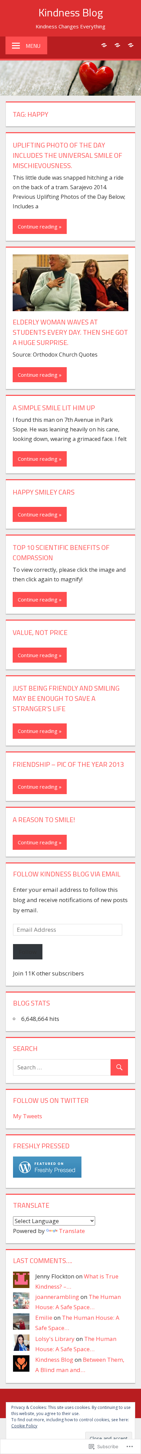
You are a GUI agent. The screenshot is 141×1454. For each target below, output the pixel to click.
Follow (28, 952)
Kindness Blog (70, 12)
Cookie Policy (24, 1426)
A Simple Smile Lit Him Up (54, 407)
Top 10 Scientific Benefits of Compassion (61, 552)
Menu (33, 46)
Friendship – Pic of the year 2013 (68, 764)
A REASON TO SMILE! (44, 819)
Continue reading (37, 226)
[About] (104, 45)
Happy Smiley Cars (44, 492)
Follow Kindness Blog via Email (66, 874)
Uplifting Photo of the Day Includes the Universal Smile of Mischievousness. (67, 155)
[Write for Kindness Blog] (131, 45)
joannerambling (57, 1297)
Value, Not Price (40, 632)
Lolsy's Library (55, 1339)
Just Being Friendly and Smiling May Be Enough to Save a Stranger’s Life (66, 698)
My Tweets (27, 1116)
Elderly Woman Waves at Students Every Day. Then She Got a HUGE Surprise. (70, 332)
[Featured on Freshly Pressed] (47, 1175)
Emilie (43, 1317)
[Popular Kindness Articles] (117, 45)
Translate (72, 1231)
